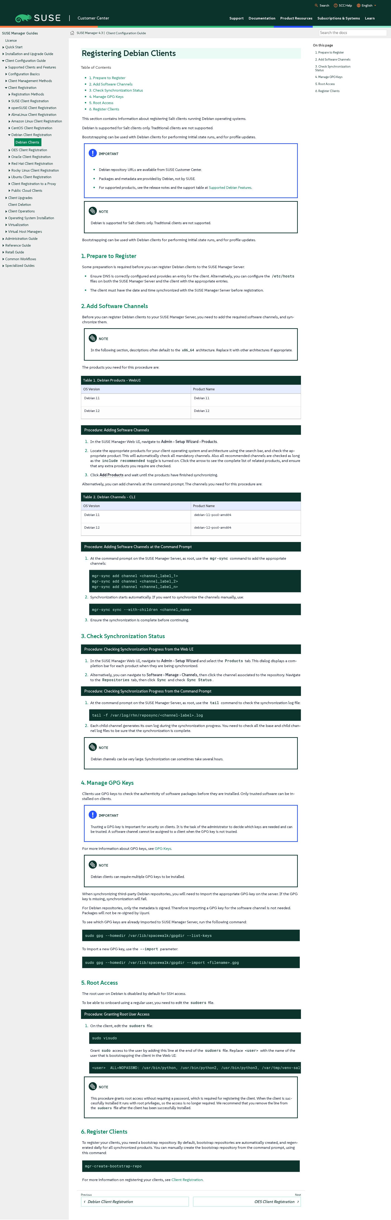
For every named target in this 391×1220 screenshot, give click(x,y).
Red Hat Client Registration (32, 163)
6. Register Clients (327, 91)
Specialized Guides (20, 265)
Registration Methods (27, 94)
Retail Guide (14, 252)
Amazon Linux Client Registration (36, 121)
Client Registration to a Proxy (33, 184)
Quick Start (13, 47)
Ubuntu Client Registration (31, 177)
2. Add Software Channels (332, 59)
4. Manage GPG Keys (328, 77)
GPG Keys (163, 848)
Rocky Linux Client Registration (35, 170)
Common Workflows (20, 259)
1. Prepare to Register (329, 52)
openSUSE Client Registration (33, 108)
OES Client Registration (29, 150)
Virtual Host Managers (25, 231)
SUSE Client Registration (30, 101)
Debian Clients (27, 142)
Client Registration (22, 87)
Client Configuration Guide (25, 60)
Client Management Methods (30, 81)
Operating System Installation (31, 218)
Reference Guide (18, 245)
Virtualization (18, 225)
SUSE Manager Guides (20, 33)
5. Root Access (325, 84)
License (11, 40)
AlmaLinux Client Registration (33, 114)
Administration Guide (21, 238)
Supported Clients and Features (32, 67)
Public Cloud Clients (26, 190)
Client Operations (21, 211)
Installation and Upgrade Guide (29, 54)
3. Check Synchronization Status (332, 68)
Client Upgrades (20, 198)
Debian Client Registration (31, 135)
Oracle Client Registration (31, 157)
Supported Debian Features (230, 187)
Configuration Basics (24, 74)
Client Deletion (19, 204)
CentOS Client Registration (31, 128)
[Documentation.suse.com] (72, 33)
